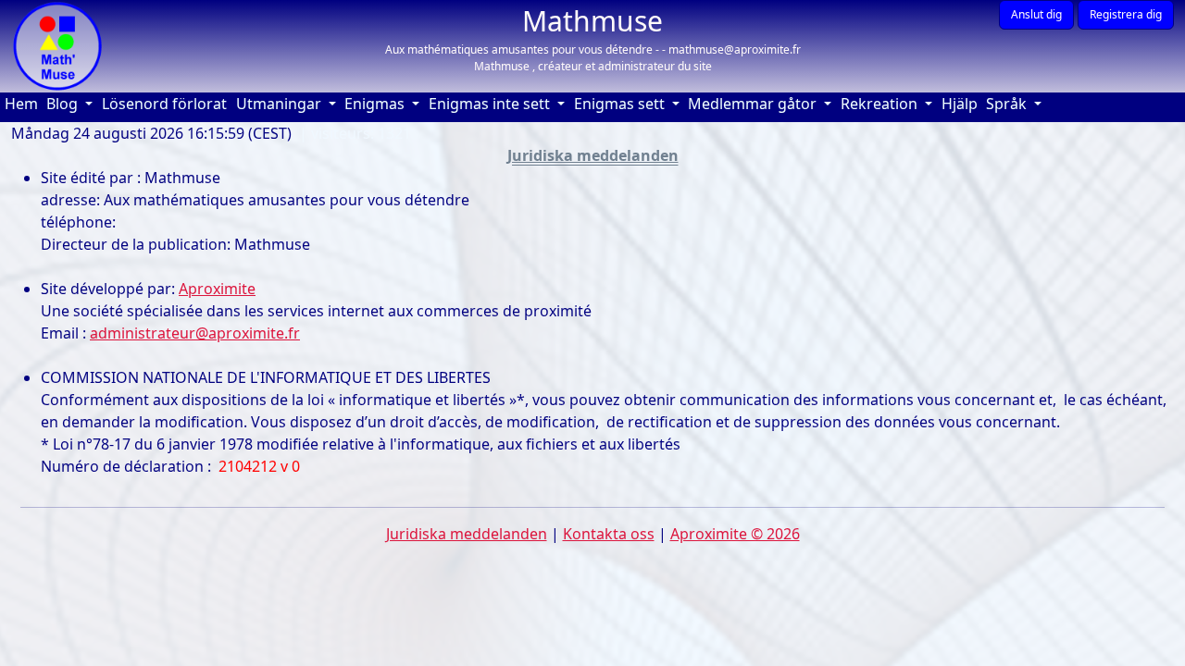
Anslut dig (1036, 14)
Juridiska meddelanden (466, 534)
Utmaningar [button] (280, 103)
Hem (24, 103)
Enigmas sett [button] (621, 103)
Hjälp (962, 103)
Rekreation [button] (881, 103)
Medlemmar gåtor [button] (754, 103)
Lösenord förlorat (164, 103)
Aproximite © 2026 (735, 534)
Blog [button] (63, 103)
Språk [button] (1008, 103)
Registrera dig (1126, 14)
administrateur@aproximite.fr (195, 333)
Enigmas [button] (376, 103)
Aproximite (217, 288)
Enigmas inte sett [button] (491, 103)
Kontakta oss (609, 534)
